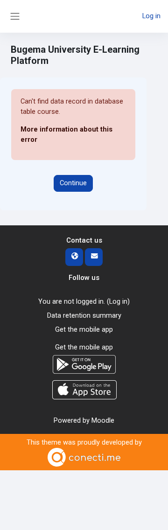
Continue (73, 183)
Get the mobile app (84, 329)
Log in (151, 16)
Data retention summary (84, 315)
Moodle (102, 420)
